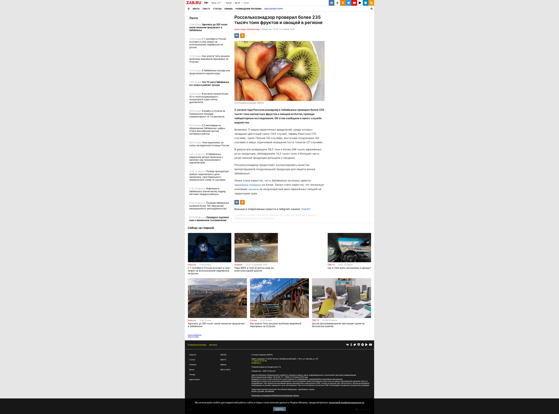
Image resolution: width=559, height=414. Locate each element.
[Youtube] (370, 345)
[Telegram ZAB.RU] (365, 3)
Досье (191, 370)
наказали (253, 189)
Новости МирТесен (195, 335)
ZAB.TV (206, 8)
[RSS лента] (371, 3)
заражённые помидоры (247, 184)
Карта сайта (225, 370)
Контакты (213, 345)
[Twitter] (355, 345)
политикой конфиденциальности (346, 402)
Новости (192, 355)
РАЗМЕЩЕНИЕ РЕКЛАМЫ (248, 8)
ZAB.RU (223, 355)
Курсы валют (194, 379)
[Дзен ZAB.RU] (337, 3)
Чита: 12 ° (216, 2)
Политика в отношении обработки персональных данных (275, 396)
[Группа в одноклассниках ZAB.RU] (343, 3)
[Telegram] (363, 345)
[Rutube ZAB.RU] (360, 3)
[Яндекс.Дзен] (359, 345)
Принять (279, 409)
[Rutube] (366, 345)
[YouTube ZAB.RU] (354, 3)
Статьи (217, 8)
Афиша (228, 8)
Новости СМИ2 (193, 336)
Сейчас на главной (201, 228)
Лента (196, 8)
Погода (192, 375)
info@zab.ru (256, 363)
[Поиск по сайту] (329, 8)
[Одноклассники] (351, 345)
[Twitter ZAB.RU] (348, 3)
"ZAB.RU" (306, 209)
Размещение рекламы (197, 345)
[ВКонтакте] (347, 345)
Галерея (192, 365)
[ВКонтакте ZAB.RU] (331, 3)
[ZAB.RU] (193, 4)
